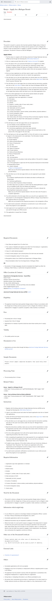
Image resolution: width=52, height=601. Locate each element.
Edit (48, 42)
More (48, 15)
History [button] (26, 15)
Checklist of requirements (11, 555)
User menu (50, 2)
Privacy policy (7, 599)
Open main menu (2, 2)
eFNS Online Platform (32, 58)
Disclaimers (25, 599)
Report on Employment (15, 168)
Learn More (17, 85)
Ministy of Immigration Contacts (16, 288)
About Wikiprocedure (16, 599)
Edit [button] (37, 15)
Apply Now (39, 79)
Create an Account (32, 61)
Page (5, 12)
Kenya (19, 5)
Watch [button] (16, 15)
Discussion (9, 12)
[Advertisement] (28, 29)
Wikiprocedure (3, 5)
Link (29, 292)
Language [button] (5, 15)
